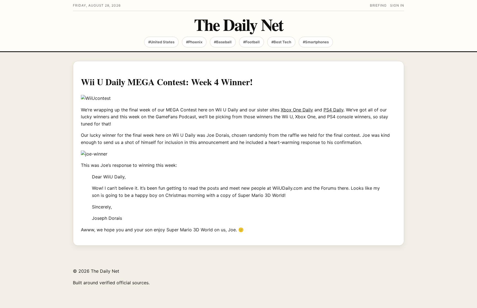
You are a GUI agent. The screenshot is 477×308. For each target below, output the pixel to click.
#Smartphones (316, 42)
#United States (161, 42)
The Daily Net (238, 24)
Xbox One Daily (297, 110)
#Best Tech (281, 42)
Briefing (378, 5)
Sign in (397, 5)
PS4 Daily (333, 110)
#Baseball (223, 42)
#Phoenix (194, 42)
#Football (251, 42)
